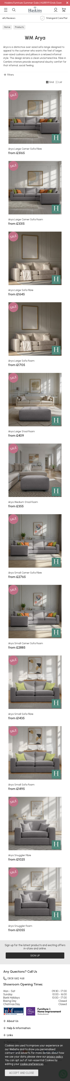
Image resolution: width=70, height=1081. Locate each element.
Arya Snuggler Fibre (19, 855)
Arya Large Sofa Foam (21, 360)
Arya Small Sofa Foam (21, 784)
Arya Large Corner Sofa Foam (25, 219)
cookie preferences (31, 1064)
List (60, 82)
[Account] (56, 10)
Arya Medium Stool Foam (23, 502)
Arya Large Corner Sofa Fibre (25, 148)
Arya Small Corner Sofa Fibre (25, 572)
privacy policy (55, 1056)
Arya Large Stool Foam (21, 431)
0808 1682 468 (15, 978)
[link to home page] (35, 10)
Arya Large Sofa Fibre (20, 290)
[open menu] (6, 10)
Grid (51, 82)
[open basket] (64, 10)
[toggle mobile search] (14, 10)
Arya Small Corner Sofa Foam (25, 643)
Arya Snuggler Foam (20, 925)
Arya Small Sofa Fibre (20, 713)
